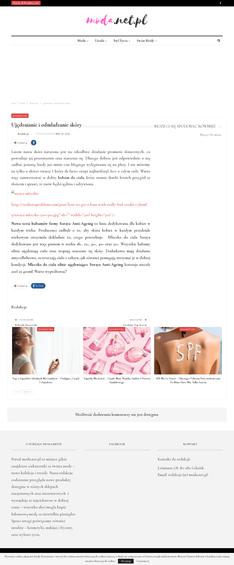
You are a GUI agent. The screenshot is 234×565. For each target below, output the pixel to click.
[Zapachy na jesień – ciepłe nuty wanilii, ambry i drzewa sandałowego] (117, 350)
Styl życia (120, 40)
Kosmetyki (20, 115)
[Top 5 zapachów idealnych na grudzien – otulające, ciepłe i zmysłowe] (46, 350)
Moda (82, 40)
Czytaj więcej (142, 561)
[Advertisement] (117, 72)
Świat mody (145, 40)
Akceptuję (126, 561)
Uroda (99, 40)
